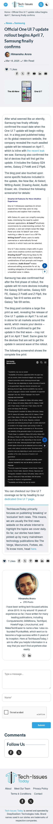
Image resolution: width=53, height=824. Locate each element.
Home (7, 11)
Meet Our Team (22, 788)
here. (34, 549)
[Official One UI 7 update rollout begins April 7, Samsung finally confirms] (26, 91)
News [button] (9, 23)
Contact (38, 793)
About (8, 788)
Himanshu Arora (21, 54)
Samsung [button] (19, 23)
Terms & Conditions (21, 793)
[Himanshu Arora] (26, 583)
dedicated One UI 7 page (19, 499)
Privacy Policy (40, 788)
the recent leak (35, 150)
